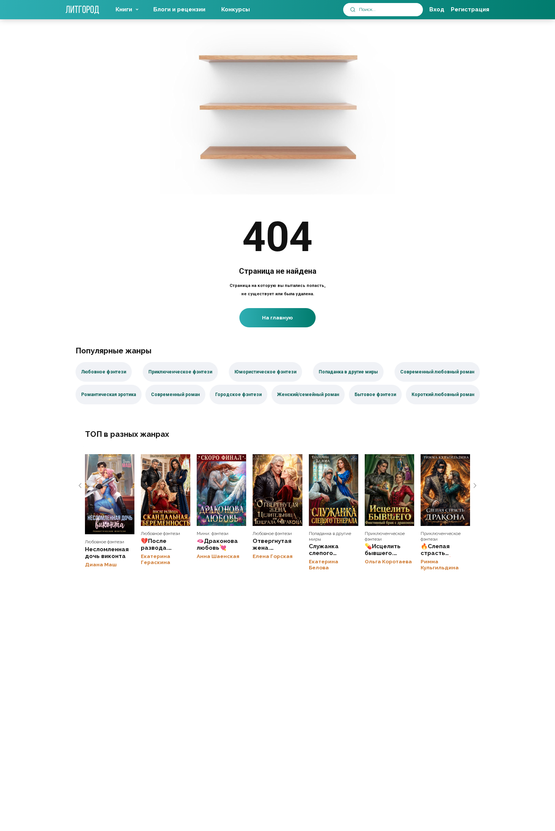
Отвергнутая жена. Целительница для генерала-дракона (277, 490)
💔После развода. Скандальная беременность (165, 490)
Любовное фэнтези (104, 541)
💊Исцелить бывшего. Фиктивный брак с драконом (389, 490)
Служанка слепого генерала (333, 490)
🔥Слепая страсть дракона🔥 (445, 490)
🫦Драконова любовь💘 (221, 490)
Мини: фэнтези (212, 533)
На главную (277, 318)
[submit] (353, 9)
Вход (436, 9)
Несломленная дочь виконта (109, 494)
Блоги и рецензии (179, 9)
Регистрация (470, 9)
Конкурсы (235, 9)
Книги (124, 9)
